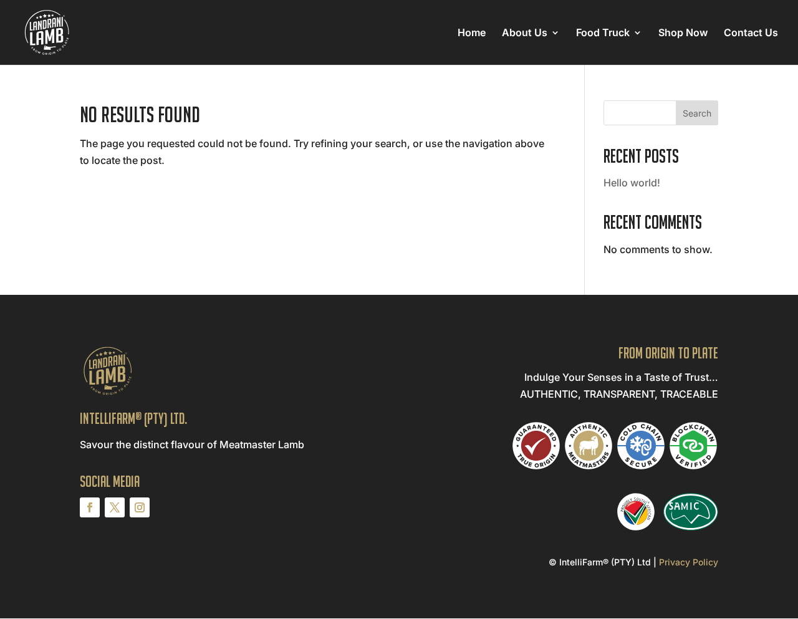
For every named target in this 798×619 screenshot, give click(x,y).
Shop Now (683, 33)
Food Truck (603, 33)
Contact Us (751, 33)
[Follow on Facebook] (90, 507)
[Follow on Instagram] (140, 507)
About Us (524, 33)
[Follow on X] (115, 507)
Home (472, 33)
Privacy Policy (688, 562)
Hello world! (631, 182)
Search (697, 113)
